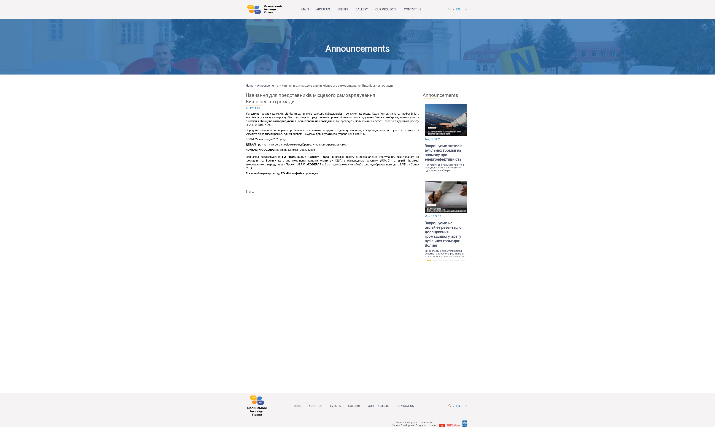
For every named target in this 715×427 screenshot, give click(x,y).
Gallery (362, 9)
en (458, 9)
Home (250, 85)
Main (305, 9)
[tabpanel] (446, 138)
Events (342, 9)
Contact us (412, 9)
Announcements (267, 85)
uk (465, 9)
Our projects (386, 9)
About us (323, 9)
